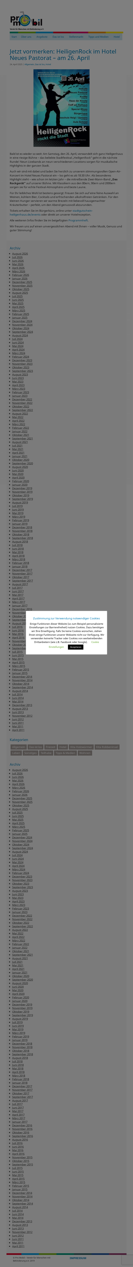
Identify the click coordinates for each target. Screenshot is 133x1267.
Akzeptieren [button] (75, 647)
